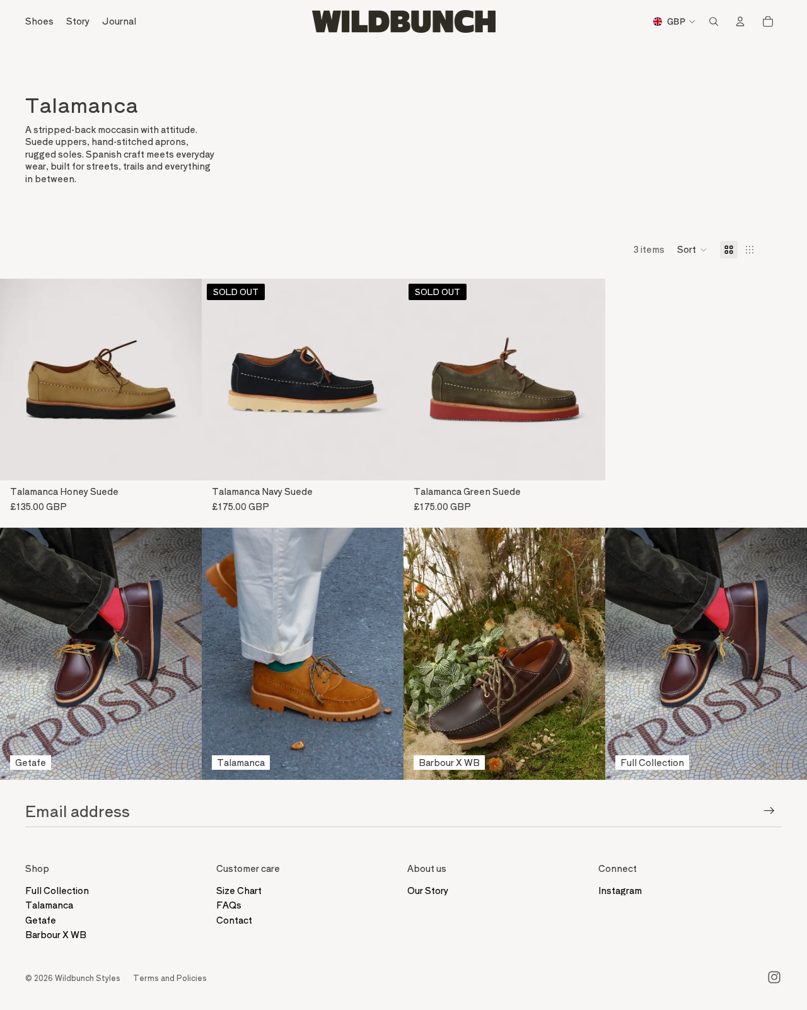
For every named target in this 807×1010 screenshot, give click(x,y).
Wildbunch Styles (87, 977)
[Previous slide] (19, 379)
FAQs (228, 904)
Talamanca (49, 904)
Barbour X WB (55, 934)
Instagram (620, 890)
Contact (234, 920)
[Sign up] (769, 810)
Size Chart (239, 890)
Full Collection (57, 890)
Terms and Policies (170, 977)
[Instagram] (774, 977)
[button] (692, 250)
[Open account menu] (740, 21)
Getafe (40, 920)
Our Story (427, 890)
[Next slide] (183, 379)
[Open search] (714, 21)
